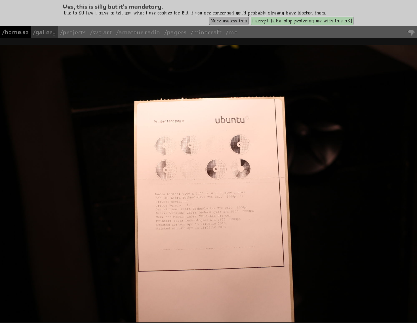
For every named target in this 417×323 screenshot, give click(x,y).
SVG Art (102, 32)
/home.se (15, 32)
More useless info (228, 21)
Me (232, 32)
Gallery (45, 32)
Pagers (176, 32)
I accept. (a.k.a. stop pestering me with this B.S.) (302, 21)
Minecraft (207, 32)
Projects (74, 32)
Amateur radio (139, 32)
